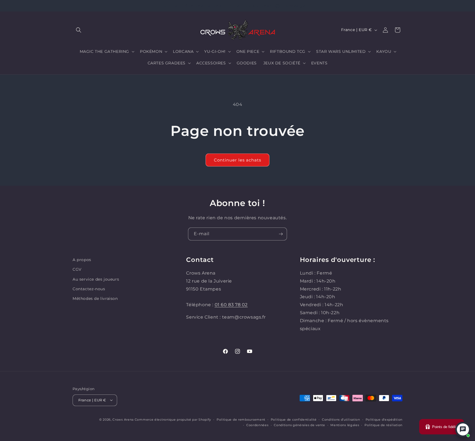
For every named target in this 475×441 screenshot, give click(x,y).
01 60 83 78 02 (231, 304)
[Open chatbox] (463, 429)
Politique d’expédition (384, 419)
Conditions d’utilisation (341, 419)
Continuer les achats (237, 160)
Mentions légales (344, 425)
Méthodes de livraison (95, 298)
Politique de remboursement (241, 419)
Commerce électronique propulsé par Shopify (173, 419)
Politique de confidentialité (294, 419)
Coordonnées (257, 425)
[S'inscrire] (281, 234)
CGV (77, 269)
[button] (79, 30)
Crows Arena (123, 419)
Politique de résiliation (383, 425)
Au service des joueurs (96, 278)
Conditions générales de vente (299, 425)
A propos (82, 259)
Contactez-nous (89, 288)
